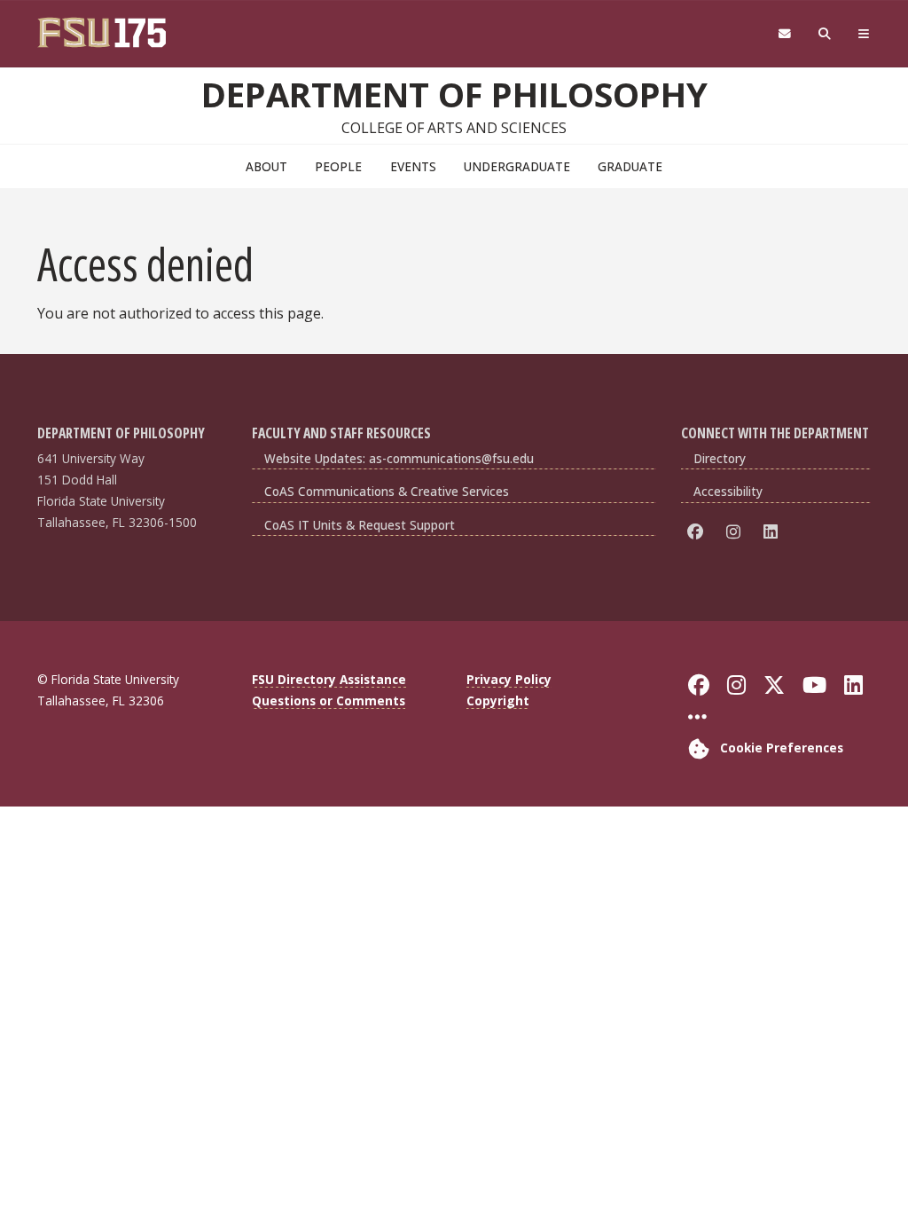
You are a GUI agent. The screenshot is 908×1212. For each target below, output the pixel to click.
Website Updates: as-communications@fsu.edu (399, 458)
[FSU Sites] (864, 34)
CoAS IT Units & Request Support (359, 524)
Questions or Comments (328, 700)
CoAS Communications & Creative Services (386, 491)
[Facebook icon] (698, 531)
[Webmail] (784, 34)
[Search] (825, 34)
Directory (719, 458)
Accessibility (728, 491)
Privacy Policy (509, 679)
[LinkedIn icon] (773, 531)
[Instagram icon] (736, 531)
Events (413, 166)
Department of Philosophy (454, 94)
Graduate (630, 166)
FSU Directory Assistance (329, 679)
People (338, 166)
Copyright (497, 700)
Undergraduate (517, 166)
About (266, 166)
